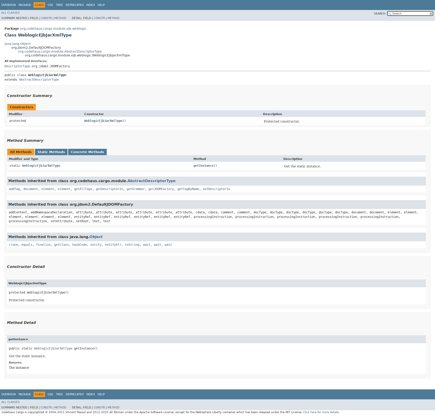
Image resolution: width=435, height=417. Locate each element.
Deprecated (75, 5)
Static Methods (51, 152)
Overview (8, 5)
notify (95, 244)
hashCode (79, 244)
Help (101, 5)
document (30, 189)
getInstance (203, 165)
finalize (43, 244)
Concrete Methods (87, 152)
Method (60, 18)
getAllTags (83, 189)
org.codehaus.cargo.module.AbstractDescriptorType (60, 51)
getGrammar (136, 189)
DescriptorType (17, 66)
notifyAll (113, 244)
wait (146, 244)
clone (13, 244)
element (47, 189)
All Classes (10, 12)
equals (27, 244)
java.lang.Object (18, 44)
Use (50, 5)
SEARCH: (380, 13)
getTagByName (188, 189)
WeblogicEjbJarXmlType (103, 121)
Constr (46, 18)
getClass (61, 244)
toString (132, 244)
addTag (14, 189)
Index (90, 5)
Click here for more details (321, 412)
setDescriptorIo (216, 189)
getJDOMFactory (161, 189)
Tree (59, 5)
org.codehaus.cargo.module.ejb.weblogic (53, 28)
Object (96, 237)
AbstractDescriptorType (39, 79)
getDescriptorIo (109, 189)
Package (25, 5)
